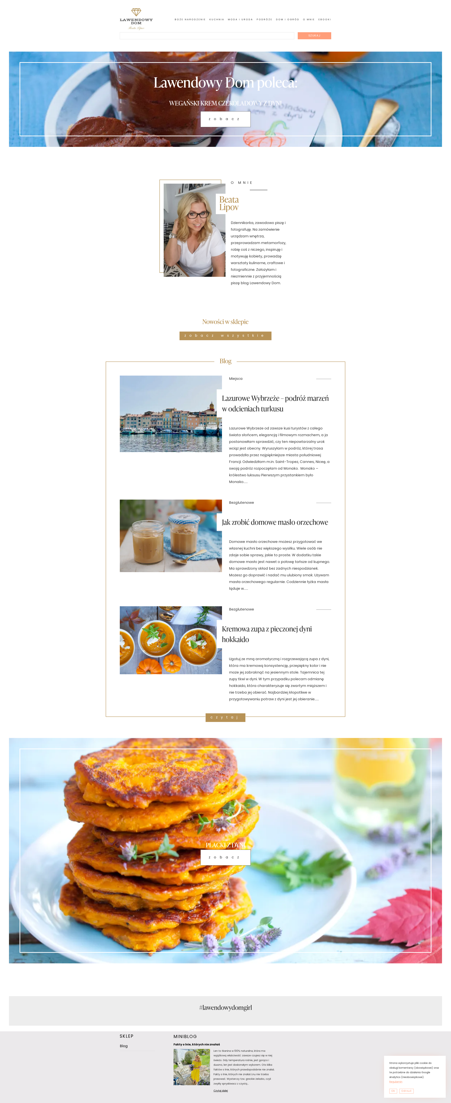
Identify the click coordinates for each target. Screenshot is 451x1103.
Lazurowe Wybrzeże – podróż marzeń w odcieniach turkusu (275, 403)
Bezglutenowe (241, 503)
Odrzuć (406, 1091)
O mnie (309, 19)
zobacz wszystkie (225, 336)
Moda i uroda (240, 19)
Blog (124, 1046)
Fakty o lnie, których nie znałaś (197, 1044)
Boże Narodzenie (190, 19)
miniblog (185, 1037)
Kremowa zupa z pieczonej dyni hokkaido (267, 634)
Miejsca (236, 379)
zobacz (225, 119)
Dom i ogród (287, 19)
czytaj (226, 717)
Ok (393, 1091)
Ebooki (325, 19)
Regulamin (395, 1082)
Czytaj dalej (225, 1091)
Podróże (265, 19)
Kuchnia (216, 19)
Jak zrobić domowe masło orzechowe (275, 522)
